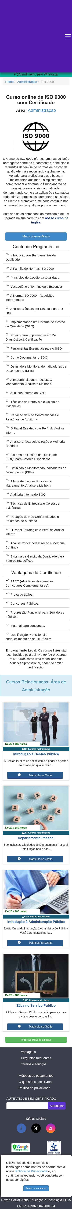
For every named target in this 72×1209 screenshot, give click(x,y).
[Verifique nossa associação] (54, 1147)
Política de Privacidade (31, 1171)
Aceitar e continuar (36, 1188)
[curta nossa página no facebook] (21, 1128)
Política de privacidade (34, 1088)
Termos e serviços (33, 1064)
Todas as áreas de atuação (36, 1039)
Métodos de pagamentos (36, 1075)
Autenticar (57, 1106)
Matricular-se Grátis (36, 236)
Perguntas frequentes (36, 1058)
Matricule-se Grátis (40, 775)
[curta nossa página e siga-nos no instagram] (50, 1128)
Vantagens (28, 1052)
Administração (27, 82)
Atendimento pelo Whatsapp (38, 74)
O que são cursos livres (35, 1082)
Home (9, 82)
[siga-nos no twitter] (36, 1128)
